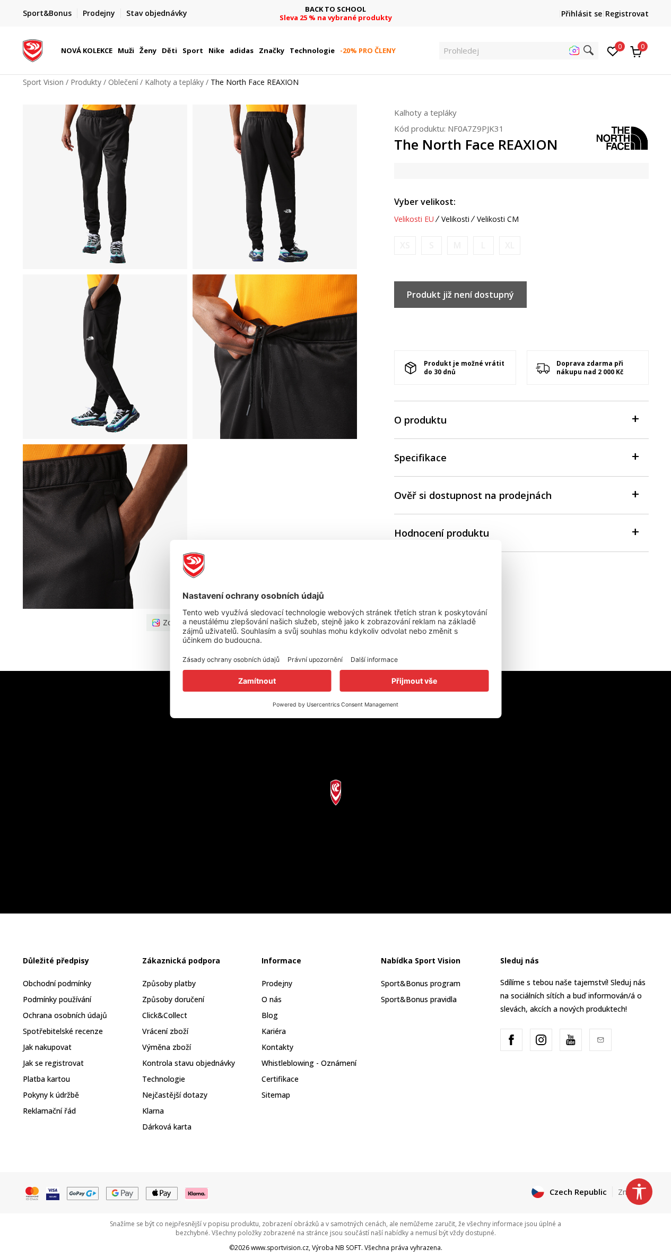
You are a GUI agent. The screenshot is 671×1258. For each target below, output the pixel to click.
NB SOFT (348, 1247)
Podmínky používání (57, 999)
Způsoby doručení (173, 999)
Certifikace (280, 1079)
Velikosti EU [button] (414, 219)
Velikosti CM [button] (498, 219)
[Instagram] (541, 1039)
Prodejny (277, 983)
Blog (270, 1015)
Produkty (86, 82)
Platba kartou (46, 1079)
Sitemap (276, 1095)
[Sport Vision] (32, 49)
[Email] (600, 1039)
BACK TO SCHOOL (335, 9)
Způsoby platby (169, 983)
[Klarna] (196, 1192)
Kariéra (274, 1031)
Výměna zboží (166, 1047)
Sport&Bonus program (420, 983)
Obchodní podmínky (57, 983)
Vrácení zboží (165, 1031)
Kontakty (277, 1047)
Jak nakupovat (47, 1047)
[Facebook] (511, 1039)
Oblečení (123, 82)
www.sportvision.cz (280, 1247)
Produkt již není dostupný (460, 294)
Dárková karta (166, 1127)
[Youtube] (570, 1039)
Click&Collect (164, 1015)
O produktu (420, 419)
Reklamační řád (49, 1111)
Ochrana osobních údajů (65, 1015)
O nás (272, 999)
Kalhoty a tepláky (174, 82)
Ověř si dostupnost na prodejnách (473, 495)
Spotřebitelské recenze (63, 1031)
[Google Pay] (122, 1192)
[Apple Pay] (162, 1192)
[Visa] (52, 1192)
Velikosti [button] (455, 219)
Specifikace (420, 457)
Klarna (153, 1111)
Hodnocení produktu (441, 533)
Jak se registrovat (53, 1063)
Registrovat (627, 13)
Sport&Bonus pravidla (419, 999)
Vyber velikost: (425, 201)
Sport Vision (43, 82)
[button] (114, 50)
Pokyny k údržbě (51, 1095)
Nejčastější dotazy (174, 1095)
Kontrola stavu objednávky (188, 1063)
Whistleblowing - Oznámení (309, 1063)
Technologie (163, 1079)
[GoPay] (83, 1192)
